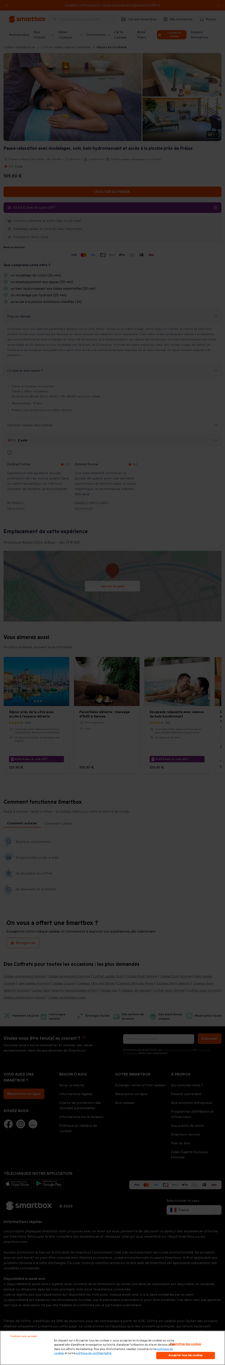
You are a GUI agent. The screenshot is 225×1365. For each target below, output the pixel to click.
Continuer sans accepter (23, 1336)
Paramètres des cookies (185, 1344)
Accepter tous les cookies (186, 1355)
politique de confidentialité (93, 1353)
